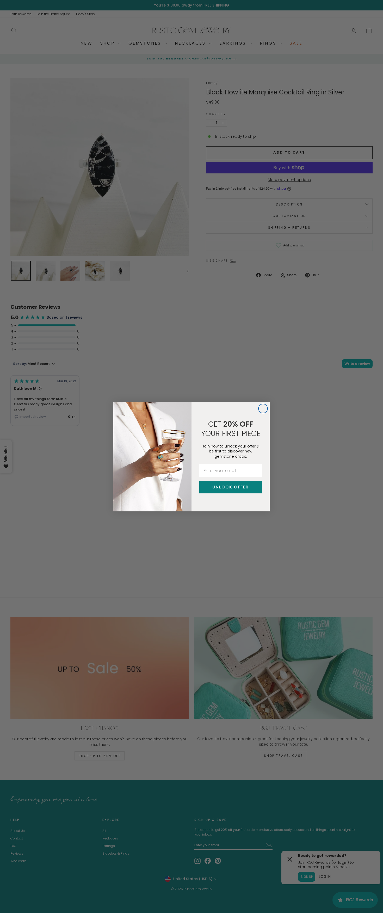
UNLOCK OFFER (230, 487)
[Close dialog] (263, 408)
